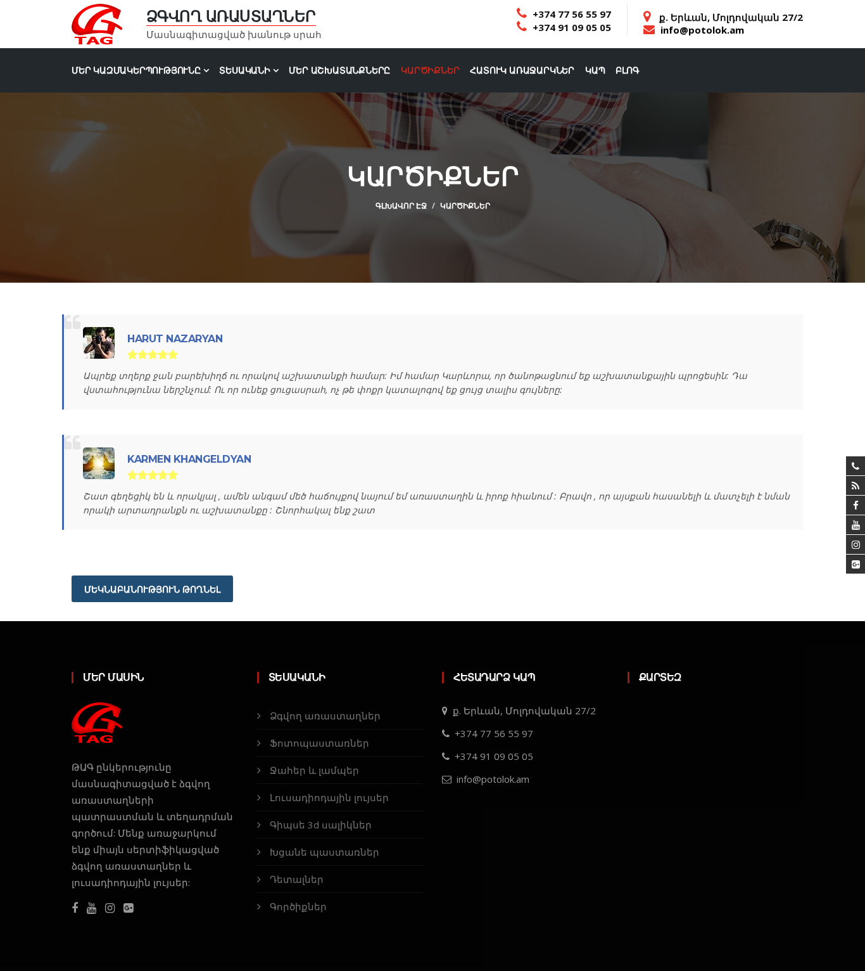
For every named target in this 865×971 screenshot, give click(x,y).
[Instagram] (110, 908)
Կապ (595, 70)
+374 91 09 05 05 (572, 27)
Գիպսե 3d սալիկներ (321, 824)
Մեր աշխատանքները (339, 70)
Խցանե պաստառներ (324, 852)
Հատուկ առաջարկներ (522, 70)
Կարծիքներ (430, 70)
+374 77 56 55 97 (572, 14)
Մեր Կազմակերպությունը (137, 70)
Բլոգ (627, 70)
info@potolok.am (702, 29)
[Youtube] (91, 908)
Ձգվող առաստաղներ (325, 715)
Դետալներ (297, 879)
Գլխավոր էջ (401, 205)
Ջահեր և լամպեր (314, 770)
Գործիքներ (298, 906)
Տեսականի (245, 70)
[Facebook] (75, 908)
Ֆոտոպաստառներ (319, 742)
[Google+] (855, 564)
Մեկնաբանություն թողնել (152, 589)
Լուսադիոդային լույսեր (329, 797)
